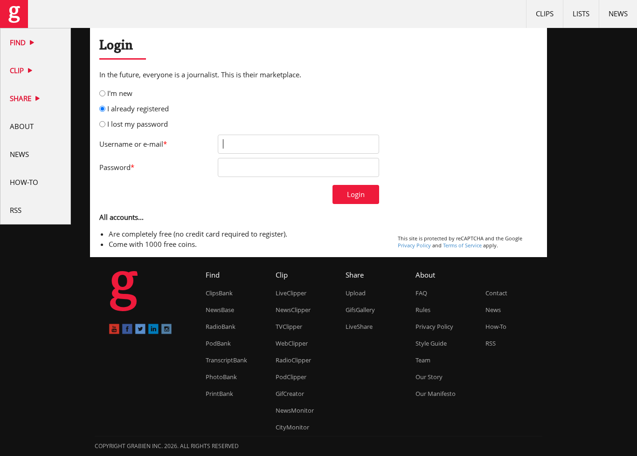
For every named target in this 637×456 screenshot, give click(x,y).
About (22, 126)
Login (356, 194)
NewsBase (220, 310)
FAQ (421, 293)
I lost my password (137, 124)
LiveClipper (291, 293)
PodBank (218, 343)
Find (19, 42)
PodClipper (291, 377)
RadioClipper (293, 360)
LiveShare (359, 326)
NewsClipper (293, 310)
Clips (545, 13)
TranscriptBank (226, 360)
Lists (581, 13)
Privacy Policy (414, 245)
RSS (15, 210)
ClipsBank (219, 293)
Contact (496, 293)
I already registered (138, 108)
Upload (356, 293)
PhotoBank (221, 377)
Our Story (429, 377)
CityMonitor (292, 427)
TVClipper (289, 326)
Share (21, 98)
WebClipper (292, 343)
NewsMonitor (295, 410)
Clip (18, 70)
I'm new (119, 93)
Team (422, 360)
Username (133, 144)
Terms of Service (462, 245)
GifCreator (290, 393)
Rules (422, 310)
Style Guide (431, 343)
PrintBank (219, 393)
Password (116, 167)
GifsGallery (360, 310)
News (19, 154)
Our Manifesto (435, 393)
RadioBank (220, 326)
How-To (24, 182)
